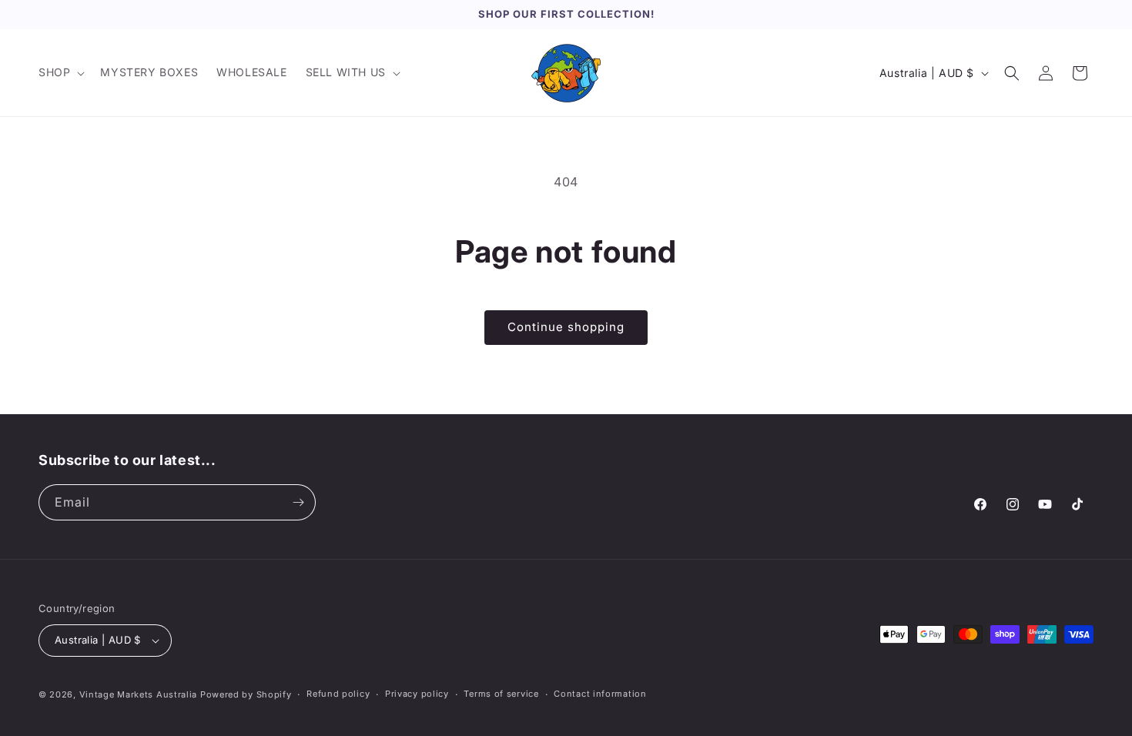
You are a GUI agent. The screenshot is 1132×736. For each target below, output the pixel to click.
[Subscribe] (298, 502)
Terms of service (501, 693)
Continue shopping (566, 326)
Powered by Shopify (246, 694)
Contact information (600, 693)
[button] (60, 72)
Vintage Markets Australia (138, 694)
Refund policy (338, 693)
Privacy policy (417, 693)
